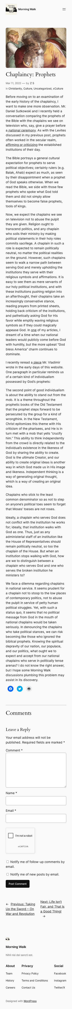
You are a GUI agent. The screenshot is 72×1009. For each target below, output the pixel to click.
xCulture (58, 88)
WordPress (30, 1001)
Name (11, 793)
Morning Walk (27, 9)
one (34, 330)
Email (11, 810)
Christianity (15, 88)
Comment (14, 750)
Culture (27, 88)
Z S (32, 83)
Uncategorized (43, 88)
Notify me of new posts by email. (34, 874)
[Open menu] (64, 9)
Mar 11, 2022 (13, 83)
